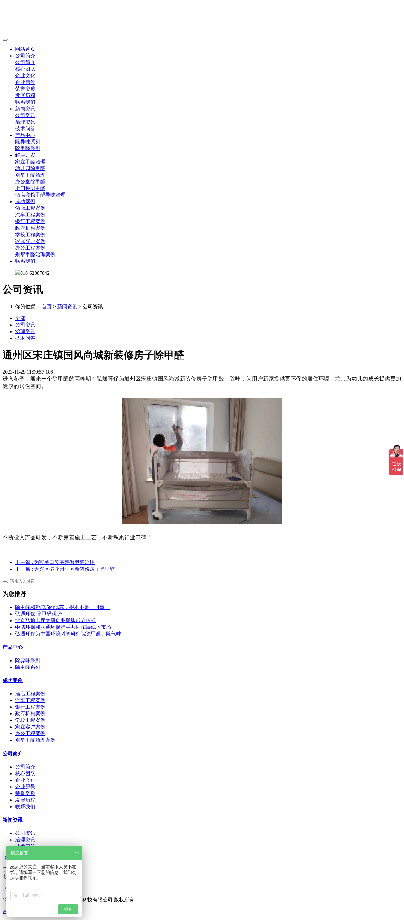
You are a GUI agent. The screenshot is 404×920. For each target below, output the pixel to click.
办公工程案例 (30, 248)
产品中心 (25, 135)
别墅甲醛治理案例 (35, 254)
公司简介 (25, 55)
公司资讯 (25, 115)
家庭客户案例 (30, 241)
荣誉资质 (25, 88)
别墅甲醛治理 (30, 175)
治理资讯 (25, 122)
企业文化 (25, 75)
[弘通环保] (202, 19)
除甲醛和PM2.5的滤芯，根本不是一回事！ (62, 607)
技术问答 (25, 128)
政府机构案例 (30, 228)
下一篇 (65, 569)
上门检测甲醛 (30, 188)
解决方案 (25, 155)
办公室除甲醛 (30, 181)
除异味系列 (27, 141)
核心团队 (25, 69)
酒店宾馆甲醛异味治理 (40, 195)
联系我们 (25, 102)
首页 (47, 306)
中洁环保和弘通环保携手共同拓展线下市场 (63, 627)
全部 (20, 318)
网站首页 (25, 49)
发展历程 (25, 95)
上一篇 (55, 562)
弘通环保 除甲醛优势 (38, 613)
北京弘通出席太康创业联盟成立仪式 (55, 620)
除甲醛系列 (27, 148)
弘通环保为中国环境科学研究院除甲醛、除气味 (68, 633)
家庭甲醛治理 (30, 161)
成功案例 (25, 201)
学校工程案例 (30, 234)
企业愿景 (25, 82)
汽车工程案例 (30, 214)
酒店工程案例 (30, 208)
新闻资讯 (25, 108)
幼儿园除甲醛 (30, 168)
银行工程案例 (30, 221)
